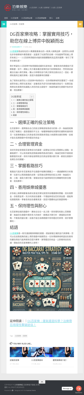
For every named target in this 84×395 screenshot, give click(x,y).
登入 (51, 18)
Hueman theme (31, 390)
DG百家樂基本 (37, 360)
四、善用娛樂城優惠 (21, 109)
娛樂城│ (21, 385)
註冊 (57, 18)
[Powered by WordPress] (12, 390)
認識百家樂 (14, 360)
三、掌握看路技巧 (20, 106)
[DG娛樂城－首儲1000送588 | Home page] (15, 7)
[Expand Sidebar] (4, 24)
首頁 (6, 18)
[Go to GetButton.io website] (78, 392)
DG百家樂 (14, 18)
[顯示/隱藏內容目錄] (30, 97)
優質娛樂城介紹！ (60, 360)
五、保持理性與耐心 (21, 112)
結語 (15, 115)
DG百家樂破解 (40, 18)
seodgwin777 (17, 47)
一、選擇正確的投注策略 (23, 100)
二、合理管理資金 (20, 103)
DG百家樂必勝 (26, 18)
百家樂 (21, 24)
